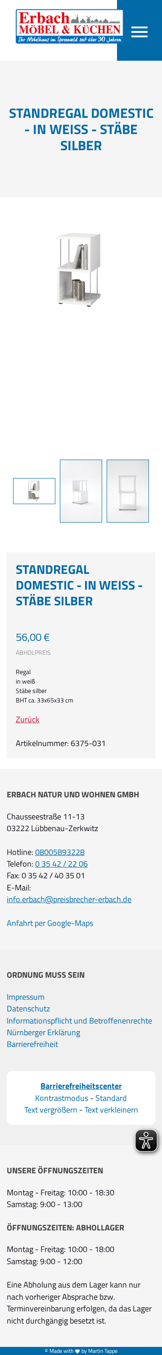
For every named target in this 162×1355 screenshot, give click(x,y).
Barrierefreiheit (32, 1044)
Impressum (26, 997)
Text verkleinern (111, 1110)
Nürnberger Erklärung (43, 1032)
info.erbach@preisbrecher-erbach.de (69, 899)
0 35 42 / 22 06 (61, 864)
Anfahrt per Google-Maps (50, 923)
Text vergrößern (50, 1110)
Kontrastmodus (61, 1098)
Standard (111, 1098)
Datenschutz (28, 1009)
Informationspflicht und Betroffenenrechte (79, 1021)
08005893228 (60, 852)
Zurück (28, 719)
